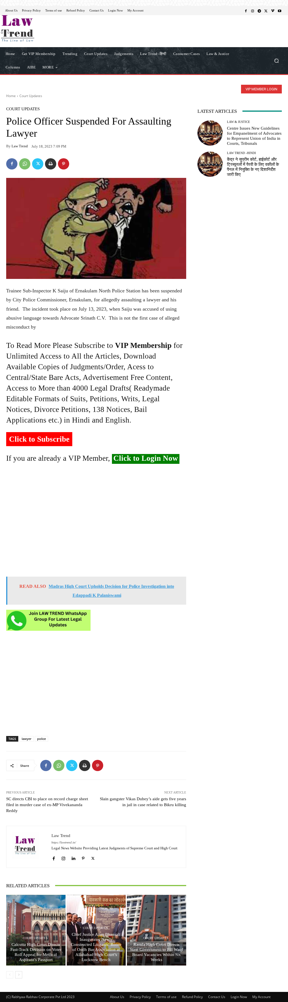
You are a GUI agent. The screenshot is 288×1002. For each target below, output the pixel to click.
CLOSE (222, 35)
